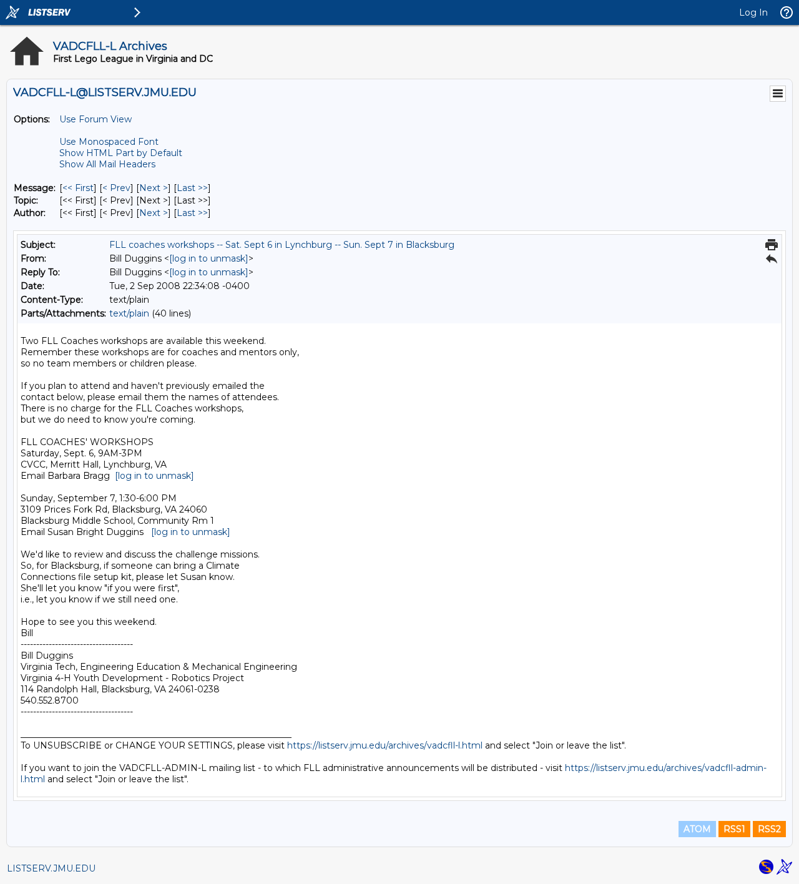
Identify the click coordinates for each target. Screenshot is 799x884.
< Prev (116, 188)
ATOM (697, 829)
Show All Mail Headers (107, 164)
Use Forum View (95, 119)
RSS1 (734, 829)
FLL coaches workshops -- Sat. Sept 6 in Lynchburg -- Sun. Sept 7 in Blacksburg (281, 244)
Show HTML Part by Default (120, 153)
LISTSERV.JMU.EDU (51, 868)
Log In (753, 12)
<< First (78, 188)
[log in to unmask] (208, 258)
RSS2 (769, 829)
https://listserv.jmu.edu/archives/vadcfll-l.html (385, 745)
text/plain (129, 313)
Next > (153, 188)
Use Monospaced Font (109, 141)
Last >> (192, 188)
